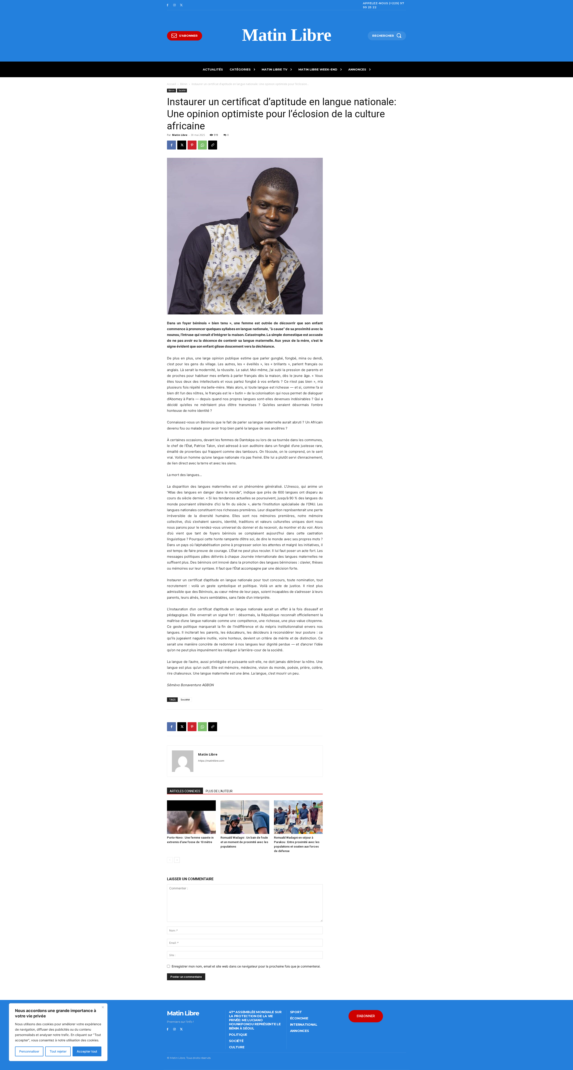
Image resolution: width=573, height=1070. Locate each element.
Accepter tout (87, 1051)
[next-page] (177, 860)
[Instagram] (174, 5)
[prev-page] (170, 860)
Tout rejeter (58, 1051)
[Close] (102, 1007)
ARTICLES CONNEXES (185, 791)
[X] (181, 5)
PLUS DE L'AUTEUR (219, 791)
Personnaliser (29, 1051)
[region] (58, 1032)
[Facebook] (167, 5)
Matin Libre (179, 135)
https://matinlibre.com (211, 760)
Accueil (171, 84)
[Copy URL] (212, 145)
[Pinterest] (192, 145)
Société (182, 90)
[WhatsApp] (202, 145)
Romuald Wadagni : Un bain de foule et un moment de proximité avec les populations (244, 842)
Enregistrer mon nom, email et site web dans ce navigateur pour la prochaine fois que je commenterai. (246, 966)
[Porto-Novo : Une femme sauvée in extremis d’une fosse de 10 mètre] (191, 817)
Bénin (183, 84)
